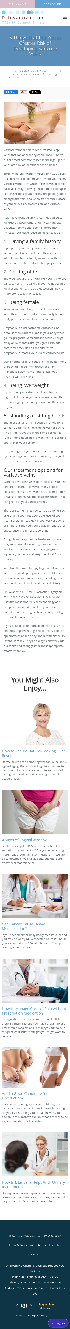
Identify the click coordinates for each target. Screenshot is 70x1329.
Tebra (51, 1315)
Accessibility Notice (50, 1245)
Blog (56, 71)
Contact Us (35, 1254)
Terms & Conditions (21, 1245)
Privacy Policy (52, 1236)
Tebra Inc (34, 1236)
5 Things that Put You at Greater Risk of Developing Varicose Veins (34, 74)
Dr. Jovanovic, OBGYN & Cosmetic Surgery (26, 71)
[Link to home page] (30, 17)
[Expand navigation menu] (65, 17)
